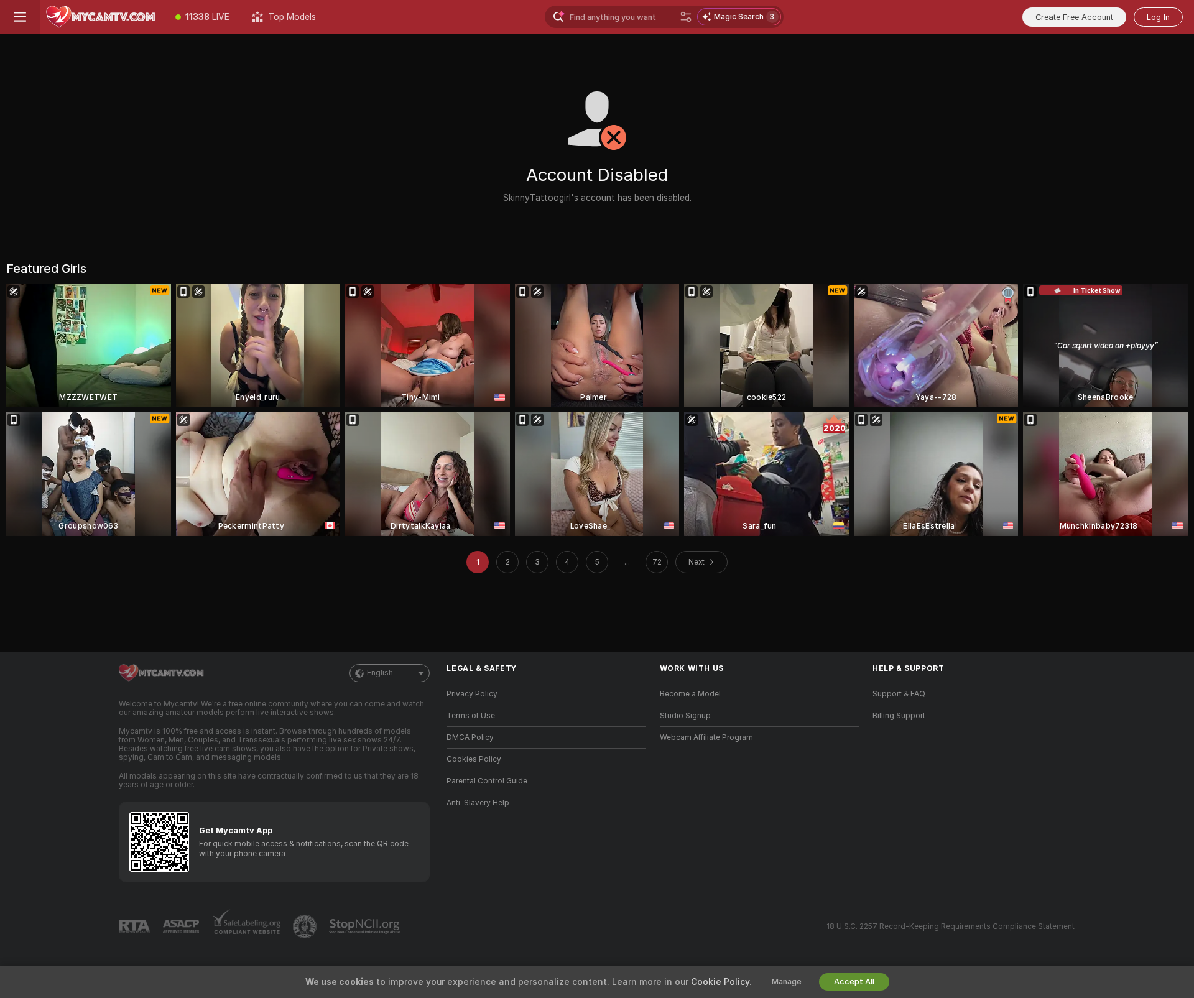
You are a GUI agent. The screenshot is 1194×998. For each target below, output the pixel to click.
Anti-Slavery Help (478, 802)
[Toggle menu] (20, 17)
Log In (1158, 17)
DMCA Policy (470, 737)
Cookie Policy (720, 982)
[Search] (686, 16)
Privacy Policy (472, 694)
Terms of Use (471, 715)
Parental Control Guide (487, 781)
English (380, 672)
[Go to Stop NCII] (365, 926)
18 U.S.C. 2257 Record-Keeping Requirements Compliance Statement (950, 926)
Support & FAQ (898, 694)
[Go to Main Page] (102, 17)
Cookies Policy (474, 759)
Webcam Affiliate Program (706, 737)
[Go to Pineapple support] (306, 926)
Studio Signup (685, 715)
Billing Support (898, 715)
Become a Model (690, 694)
